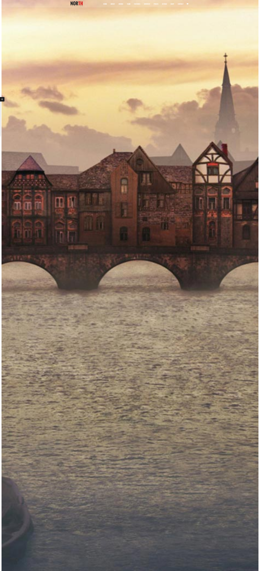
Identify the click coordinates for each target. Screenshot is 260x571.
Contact (181, 4)
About (113, 4)
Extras (164, 4)
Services (147, 4)
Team (128, 4)
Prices (156, 4)
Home (105, 4)
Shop (172, 4)
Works (121, 4)
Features (137, 4)
